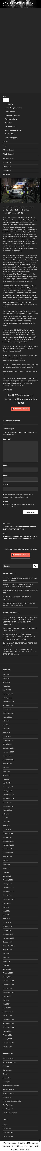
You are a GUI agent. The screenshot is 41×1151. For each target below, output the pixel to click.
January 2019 (7, 1016)
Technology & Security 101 (12, 1101)
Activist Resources (9, 1062)
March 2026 (7, 690)
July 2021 (6, 907)
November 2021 (8, 891)
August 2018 (7, 1031)
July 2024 (6, 767)
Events (5, 1074)
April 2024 (6, 779)
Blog (4, 96)
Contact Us (7, 166)
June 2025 (6, 725)
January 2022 (7, 884)
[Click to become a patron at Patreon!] (20, 411)
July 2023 (6, 814)
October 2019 (7, 988)
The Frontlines (10, 134)
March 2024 (7, 783)
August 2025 (7, 717)
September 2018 (8, 1027)
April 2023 (6, 826)
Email (5, 475)
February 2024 (8, 787)
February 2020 (8, 973)
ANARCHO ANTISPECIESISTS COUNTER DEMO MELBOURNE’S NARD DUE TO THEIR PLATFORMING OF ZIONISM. (19, 637)
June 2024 (6, 771)
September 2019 (8, 992)
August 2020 (7, 950)
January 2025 (7, 744)
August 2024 (7, 764)
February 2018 (8, 1035)
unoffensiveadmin (25, 207)
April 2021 (6, 919)
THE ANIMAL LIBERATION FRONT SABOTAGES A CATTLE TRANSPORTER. (19, 622)
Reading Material (11, 119)
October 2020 (7, 942)
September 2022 (8, 853)
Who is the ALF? (8, 154)
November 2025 (8, 705)
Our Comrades (8, 158)
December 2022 (8, 841)
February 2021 (7, 926)
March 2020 (7, 969)
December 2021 (8, 888)
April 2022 (6, 872)
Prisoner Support (11, 138)
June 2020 (6, 957)
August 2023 (7, 810)
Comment (7, 439)
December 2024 (8, 748)
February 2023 (8, 833)
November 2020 (8, 938)
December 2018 (8, 1019)
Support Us (7, 171)
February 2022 (8, 880)
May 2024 (6, 775)
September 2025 (8, 713)
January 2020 (7, 977)
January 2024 (7, 791)
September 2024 (8, 760)
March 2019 (7, 1008)
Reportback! (7, 1097)
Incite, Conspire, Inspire (13, 108)
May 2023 (6, 822)
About (5, 142)
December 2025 (8, 702)
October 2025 (7, 709)
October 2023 (7, 802)
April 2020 (6, 965)
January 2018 (7, 1039)
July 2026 (6, 674)
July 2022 (6, 860)
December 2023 (8, 795)
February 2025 (8, 740)
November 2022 (8, 845)
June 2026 (6, 678)
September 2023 (8, 806)
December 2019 (8, 981)
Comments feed (8, 1132)
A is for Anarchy (10, 126)
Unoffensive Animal (18, 2)
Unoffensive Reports (12, 115)
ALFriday (8, 123)
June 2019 (6, 1004)
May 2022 (6, 868)
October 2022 (7, 849)
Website (6, 485)
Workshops (7, 162)
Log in (5, 1124)
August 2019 (7, 996)
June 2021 (6, 911)
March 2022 (7, 876)
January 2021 (7, 930)
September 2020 (8, 946)
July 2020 (6, 953)
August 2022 (7, 857)
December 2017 (8, 1043)
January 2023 (7, 837)
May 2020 (6, 961)
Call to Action (10, 112)
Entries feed (7, 1128)
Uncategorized (8, 1109)
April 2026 (6, 686)
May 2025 (6, 729)
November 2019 (8, 985)
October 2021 (7, 895)
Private (5, 501)
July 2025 (6, 721)
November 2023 (8, 798)
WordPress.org (8, 1136)
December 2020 (8, 934)
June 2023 (6, 818)
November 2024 (8, 752)
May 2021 (6, 915)
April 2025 (6, 733)
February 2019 (8, 1012)
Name (5, 465)
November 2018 (8, 1023)
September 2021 (8, 899)
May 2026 (6, 682)
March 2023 (7, 829)
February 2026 (8, 694)
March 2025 (7, 736)
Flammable (6, 1078)
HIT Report (9, 104)
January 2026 (7, 698)
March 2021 (7, 922)
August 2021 (7, 903)
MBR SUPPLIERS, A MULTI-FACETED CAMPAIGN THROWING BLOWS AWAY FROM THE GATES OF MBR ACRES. (19, 651)
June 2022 (6, 864)
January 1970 (7, 1047)
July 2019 (6, 1000)
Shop (4, 146)
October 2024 (7, 756)
